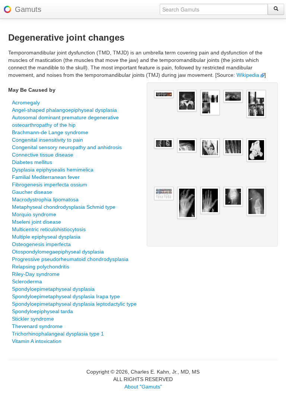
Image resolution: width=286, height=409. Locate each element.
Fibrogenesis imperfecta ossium (49, 185)
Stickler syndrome (33, 319)
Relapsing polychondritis (40, 267)
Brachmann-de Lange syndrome (50, 132)
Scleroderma (27, 281)
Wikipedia (248, 75)
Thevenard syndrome (37, 326)
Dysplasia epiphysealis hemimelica (52, 170)
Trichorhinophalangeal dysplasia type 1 (58, 334)
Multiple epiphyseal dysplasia (46, 237)
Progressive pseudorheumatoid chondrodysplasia (70, 259)
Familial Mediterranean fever (46, 177)
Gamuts (28, 9)
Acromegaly (26, 103)
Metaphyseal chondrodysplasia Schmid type (63, 207)
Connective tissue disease (42, 155)
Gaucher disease (32, 192)
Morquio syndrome (34, 214)
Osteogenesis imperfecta (41, 244)
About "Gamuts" (143, 387)
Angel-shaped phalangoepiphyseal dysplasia (64, 110)
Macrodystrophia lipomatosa (45, 199)
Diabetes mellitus (32, 162)
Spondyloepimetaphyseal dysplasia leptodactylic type (74, 304)
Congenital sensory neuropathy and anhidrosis (67, 147)
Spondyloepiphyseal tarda (42, 311)
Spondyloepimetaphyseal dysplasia (53, 289)
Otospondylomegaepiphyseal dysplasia (58, 252)
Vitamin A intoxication (36, 341)
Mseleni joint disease (36, 222)
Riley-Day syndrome (36, 274)
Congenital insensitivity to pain (47, 140)
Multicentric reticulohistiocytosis (49, 229)
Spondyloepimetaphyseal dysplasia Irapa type (66, 296)
